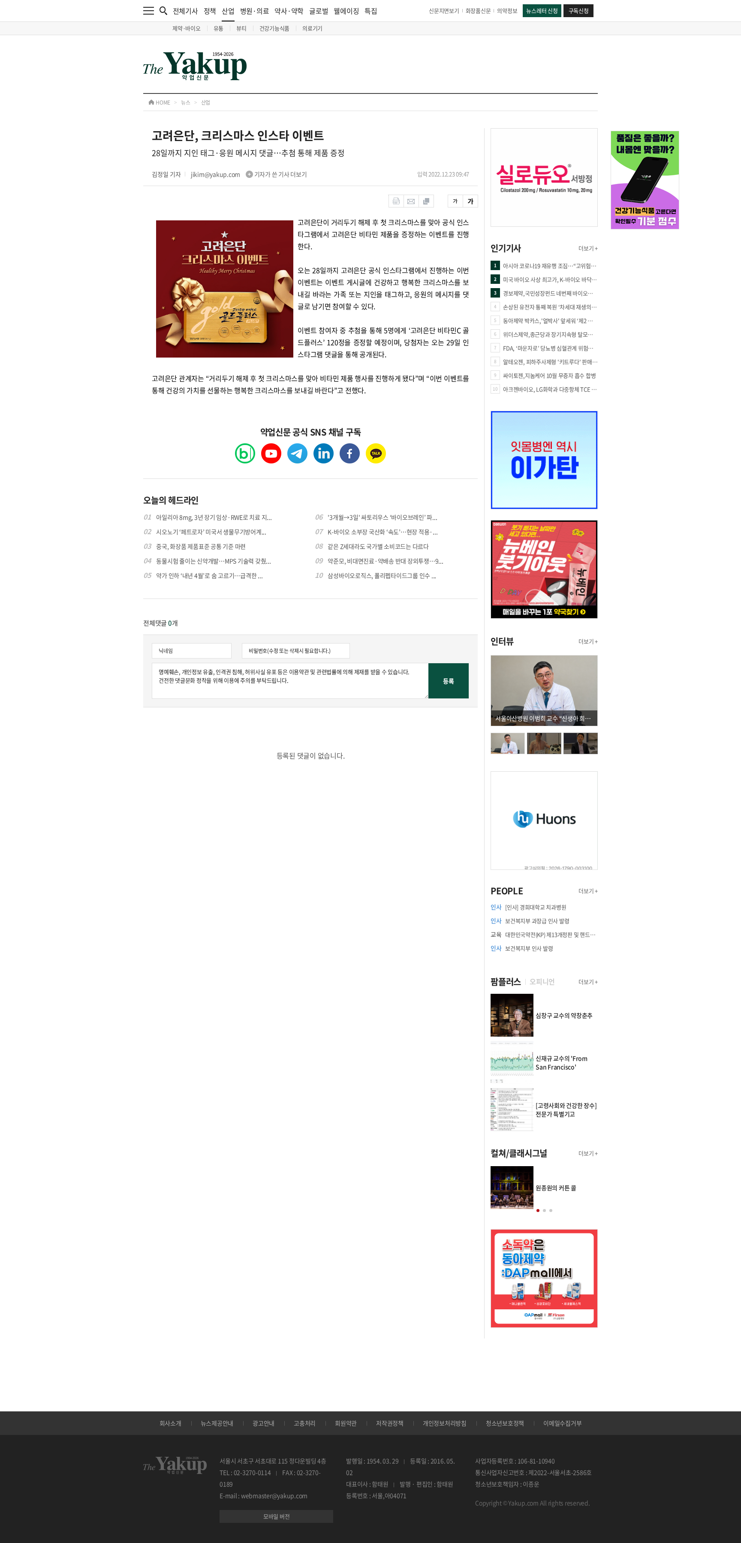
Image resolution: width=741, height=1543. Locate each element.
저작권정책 (390, 1423)
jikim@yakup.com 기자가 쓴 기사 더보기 (249, 174)
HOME (162, 102)
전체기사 (185, 11)
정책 (210, 11)
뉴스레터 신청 (541, 10)
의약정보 (507, 10)
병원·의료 (254, 11)
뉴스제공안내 (217, 1423)
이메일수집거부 (562, 1423)
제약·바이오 (186, 28)
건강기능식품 (274, 28)
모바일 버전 (276, 1516)
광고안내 (263, 1423)
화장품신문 (478, 10)
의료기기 (312, 28)
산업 (228, 11)
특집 (370, 11)
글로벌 (318, 11)
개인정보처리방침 (445, 1423)
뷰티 (241, 28)
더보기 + (588, 248)
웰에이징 (346, 11)
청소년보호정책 (505, 1423)
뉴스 (185, 102)
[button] (537, 1210)
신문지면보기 (444, 10)
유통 (219, 28)
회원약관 (346, 1423)
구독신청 (579, 10)
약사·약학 (289, 11)
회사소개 (170, 1423)
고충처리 (305, 1423)
